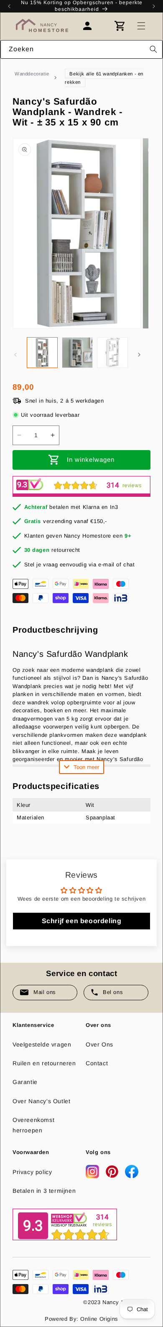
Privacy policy (32, 1172)
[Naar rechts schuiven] (139, 355)
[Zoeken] (153, 49)
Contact (97, 1063)
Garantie (25, 1082)
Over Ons (99, 1044)
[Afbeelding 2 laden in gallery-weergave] (77, 352)
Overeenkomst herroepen (33, 1125)
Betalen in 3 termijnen (44, 1190)
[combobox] (81, 49)
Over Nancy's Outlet (41, 1101)
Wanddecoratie (32, 73)
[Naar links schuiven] (15, 355)
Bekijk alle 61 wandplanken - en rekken (104, 78)
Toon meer (86, 767)
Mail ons (44, 992)
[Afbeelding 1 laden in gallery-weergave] (42, 352)
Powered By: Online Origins (81, 1319)
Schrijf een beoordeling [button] (82, 920)
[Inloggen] (91, 26)
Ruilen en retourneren (44, 1063)
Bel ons (113, 992)
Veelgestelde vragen (42, 1044)
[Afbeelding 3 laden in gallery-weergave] (112, 352)
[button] (141, 26)
